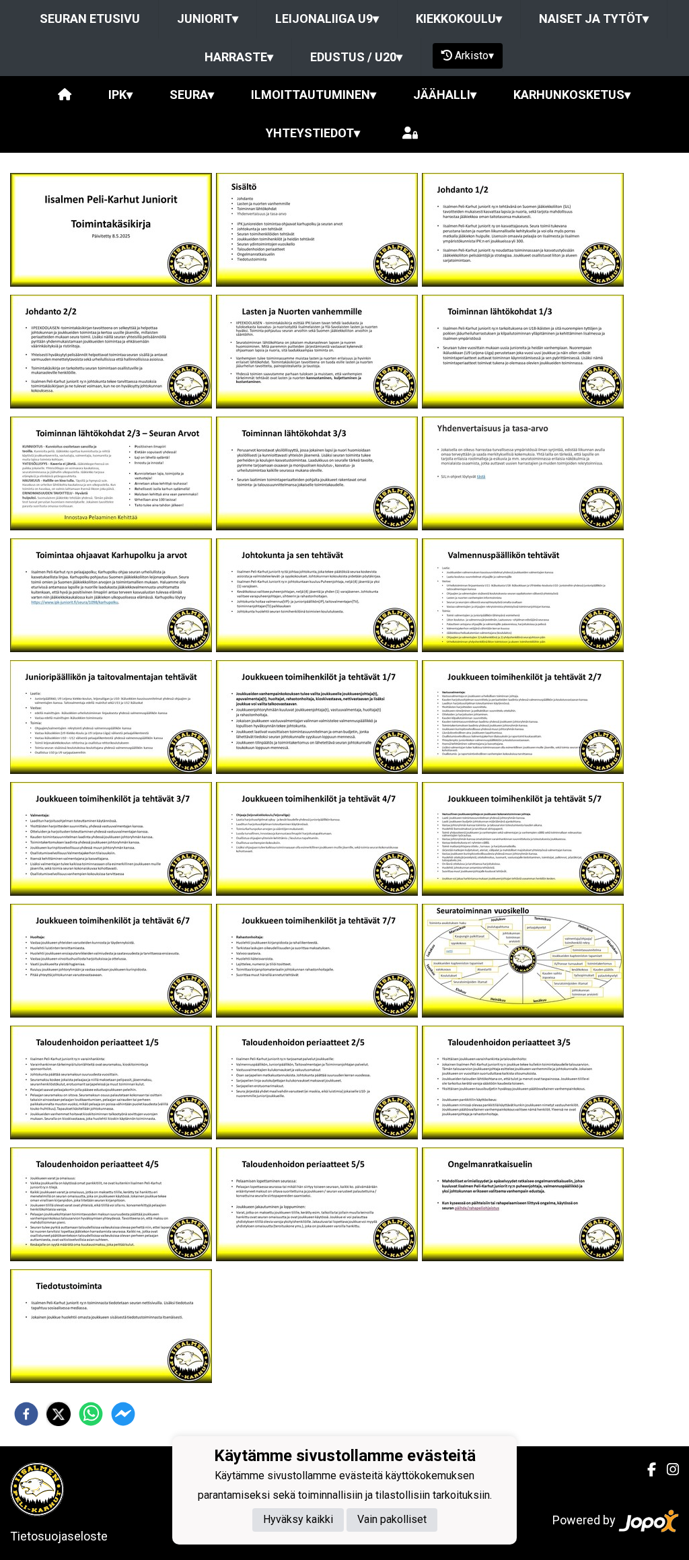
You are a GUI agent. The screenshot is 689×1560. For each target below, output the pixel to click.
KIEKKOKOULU (459, 18)
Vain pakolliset (392, 1519)
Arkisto (474, 55)
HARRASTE (239, 57)
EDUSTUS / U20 (356, 57)
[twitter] (58, 1414)
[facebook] (26, 1414)
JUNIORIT (207, 18)
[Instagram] (667, 1469)
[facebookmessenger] (123, 1414)
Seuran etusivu (90, 18)
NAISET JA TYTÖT (594, 18)
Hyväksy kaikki (298, 1519)
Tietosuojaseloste (59, 1536)
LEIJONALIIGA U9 (327, 18)
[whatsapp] (91, 1414)
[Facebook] (646, 1469)
